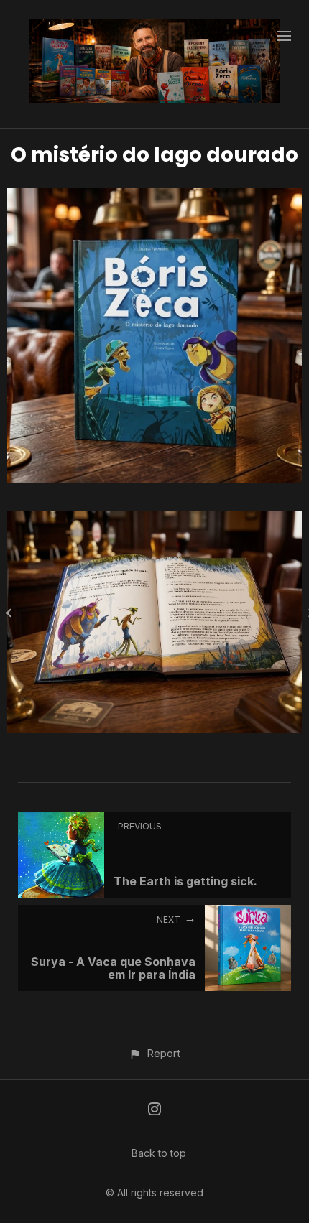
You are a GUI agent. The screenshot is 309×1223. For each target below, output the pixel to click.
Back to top (159, 1153)
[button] (154, 1053)
